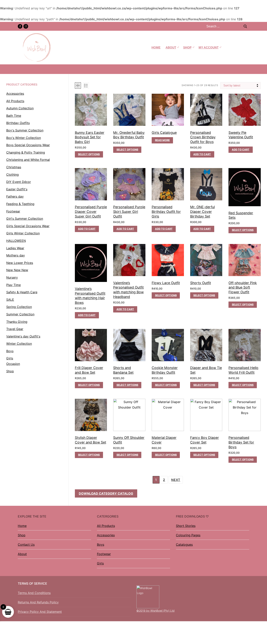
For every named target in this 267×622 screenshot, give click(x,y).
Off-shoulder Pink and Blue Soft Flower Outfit (242, 287)
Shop (21, 535)
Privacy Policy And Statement (40, 612)
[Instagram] (25, 26)
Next (175, 480)
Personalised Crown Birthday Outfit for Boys (203, 137)
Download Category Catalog (106, 493)
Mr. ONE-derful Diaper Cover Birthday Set (202, 211)
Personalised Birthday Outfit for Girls (166, 211)
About (22, 554)
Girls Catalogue (164, 133)
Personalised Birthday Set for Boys (241, 442)
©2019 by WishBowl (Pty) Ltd (155, 610)
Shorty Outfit (200, 283)
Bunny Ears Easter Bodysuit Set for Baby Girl (89, 137)
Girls (100, 563)
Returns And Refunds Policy (38, 602)
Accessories (106, 535)
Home (22, 526)
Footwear (104, 554)
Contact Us (26, 544)
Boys (100, 544)
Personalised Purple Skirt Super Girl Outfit (129, 211)
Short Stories (185, 526)
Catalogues (184, 544)
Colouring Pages (188, 535)
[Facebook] (20, 26)
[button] (202, 154)
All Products (106, 526)
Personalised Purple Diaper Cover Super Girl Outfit (91, 211)
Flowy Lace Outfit (166, 283)
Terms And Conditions (34, 593)
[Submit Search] (245, 26)
